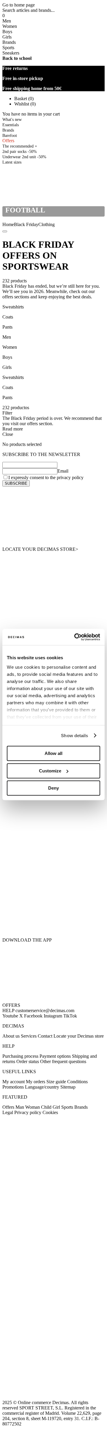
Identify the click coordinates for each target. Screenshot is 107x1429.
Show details (74, 735)
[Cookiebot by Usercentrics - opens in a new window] (75, 637)
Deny (53, 787)
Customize (50, 770)
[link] (11, 161)
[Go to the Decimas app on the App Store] (53, 922)
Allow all (53, 753)
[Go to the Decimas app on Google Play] (53, 891)
